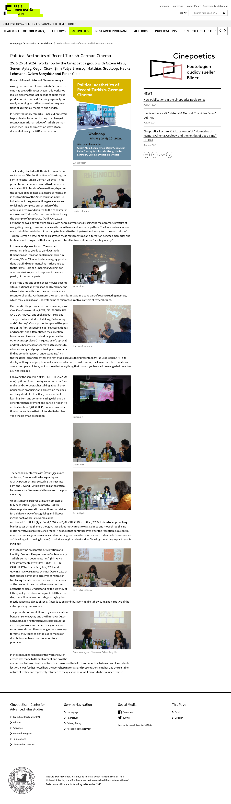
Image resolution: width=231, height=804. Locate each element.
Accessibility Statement (215, 5)
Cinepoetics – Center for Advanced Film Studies (39, 24)
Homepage (163, 5)
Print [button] (177, 712)
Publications (166, 31)
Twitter (126, 717)
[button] (183, 13)
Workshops (46, 43)
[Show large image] (102, 119)
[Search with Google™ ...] (224, 13)
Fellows (59, 31)
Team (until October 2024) (24, 31)
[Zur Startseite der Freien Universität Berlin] (28, 10)
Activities (80, 31)
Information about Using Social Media (135, 724)
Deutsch (179, 717)
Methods (140, 31)
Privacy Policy (193, 5)
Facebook (128, 712)
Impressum (177, 5)
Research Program (111, 31)
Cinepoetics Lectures (201, 31)
